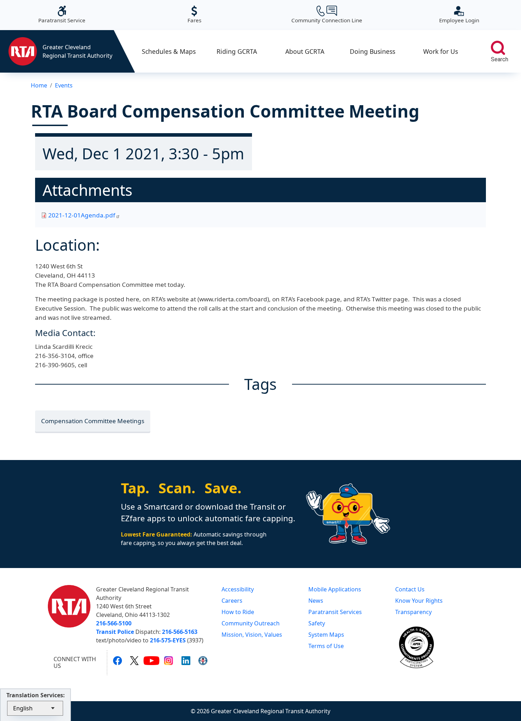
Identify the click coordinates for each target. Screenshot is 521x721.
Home (39, 85)
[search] (498, 48)
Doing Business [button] (372, 51)
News (315, 600)
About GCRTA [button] (304, 51)
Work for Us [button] (440, 51)
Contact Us (410, 589)
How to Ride (238, 612)
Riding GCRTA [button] (237, 51)
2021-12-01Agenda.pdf (81, 215)
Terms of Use (326, 646)
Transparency (413, 612)
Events (64, 85)
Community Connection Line (326, 15)
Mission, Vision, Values (252, 634)
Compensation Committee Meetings (92, 421)
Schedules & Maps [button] (169, 51)
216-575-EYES (168, 640)
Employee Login (459, 15)
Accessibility (238, 589)
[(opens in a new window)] (117, 660)
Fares (194, 15)
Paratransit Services (335, 612)
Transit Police (115, 632)
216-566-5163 (179, 632)
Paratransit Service (61, 15)
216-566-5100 (113, 623)
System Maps (326, 634)
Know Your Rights (419, 600)
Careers (232, 600)
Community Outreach (251, 623)
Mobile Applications (334, 589)
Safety (316, 623)
